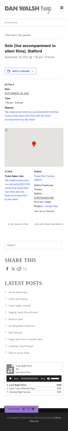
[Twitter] (24, 409)
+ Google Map (50, 206)
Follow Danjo (14, 409)
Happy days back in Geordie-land (25, 339)
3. (19, 391)
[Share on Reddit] (19, 268)
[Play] (10, 378)
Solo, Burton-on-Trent (19, 224)
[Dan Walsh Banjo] (28, 9)
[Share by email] (24, 268)
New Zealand (15, 332)
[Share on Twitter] (13, 268)
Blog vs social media (19, 352)
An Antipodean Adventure (22, 325)
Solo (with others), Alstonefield (48, 224)
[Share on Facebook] (7, 268)
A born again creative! (20, 305)
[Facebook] (28, 409)
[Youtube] (33, 409)
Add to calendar (21, 71)
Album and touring (18, 298)
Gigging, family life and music (23, 312)
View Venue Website (44, 211)
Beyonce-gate (16, 319)
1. (16, 384)
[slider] (55, 378)
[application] (34, 378)
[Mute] (48, 378)
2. (21, 388)
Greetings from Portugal (21, 346)
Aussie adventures (18, 292)
